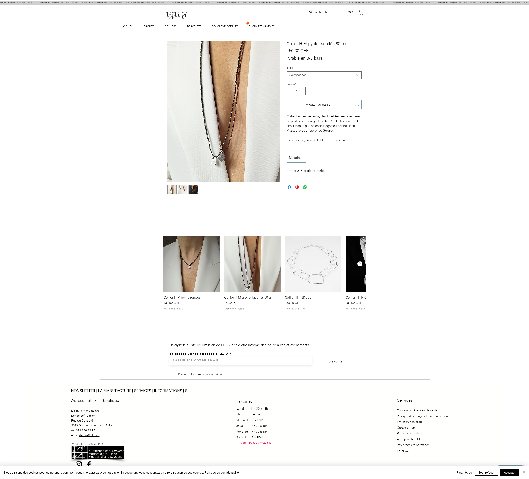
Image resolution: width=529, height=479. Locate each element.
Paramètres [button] (464, 472)
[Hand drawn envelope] (350, 12)
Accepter (510, 472)
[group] (264, 273)
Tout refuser (486, 472)
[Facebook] (89, 464)
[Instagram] (79, 464)
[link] (296, 157)
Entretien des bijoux (410, 422)
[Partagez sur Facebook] (289, 187)
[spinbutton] (296, 91)
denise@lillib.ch (89, 435)
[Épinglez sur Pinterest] (297, 187)
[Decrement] (289, 91)
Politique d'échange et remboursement (423, 416)
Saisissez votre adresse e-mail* (199, 354)
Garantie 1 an (406, 427)
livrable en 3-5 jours (305, 58)
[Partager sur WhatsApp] (305, 187)
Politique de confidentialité (222, 472)
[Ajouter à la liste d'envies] (357, 104)
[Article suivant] (359, 263)
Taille (291, 68)
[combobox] (324, 75)
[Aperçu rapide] (191, 264)
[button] (361, 12)
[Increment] (302, 91)
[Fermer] (524, 472)
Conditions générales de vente (417, 410)
